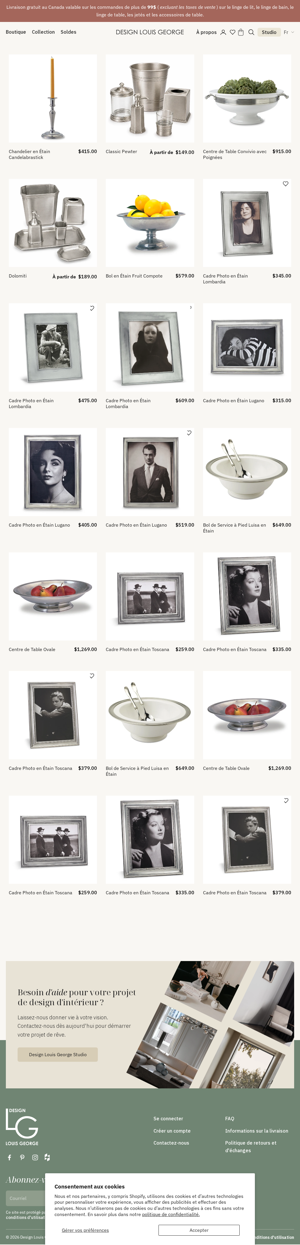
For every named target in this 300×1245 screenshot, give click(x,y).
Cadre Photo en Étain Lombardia (225, 279)
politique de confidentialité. (171, 1214)
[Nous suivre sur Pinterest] (22, 1157)
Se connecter (168, 1118)
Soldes (68, 32)
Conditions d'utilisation (271, 1237)
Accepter (199, 1230)
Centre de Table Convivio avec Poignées (235, 154)
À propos (206, 32)
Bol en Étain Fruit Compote (134, 276)
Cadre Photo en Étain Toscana (137, 649)
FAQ (229, 1118)
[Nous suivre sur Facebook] (9, 1157)
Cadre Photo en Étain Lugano (233, 400)
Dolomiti (18, 276)
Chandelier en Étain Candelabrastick (29, 154)
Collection (43, 32)
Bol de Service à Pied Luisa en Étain (234, 528)
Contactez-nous (171, 1143)
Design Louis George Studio (58, 1054)
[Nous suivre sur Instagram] (35, 1157)
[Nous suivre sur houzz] (47, 1157)
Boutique (16, 32)
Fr (286, 32)
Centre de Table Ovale (32, 649)
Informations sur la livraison (256, 1131)
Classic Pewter (121, 151)
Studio (269, 32)
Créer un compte (172, 1131)
